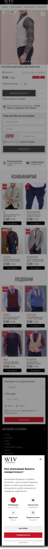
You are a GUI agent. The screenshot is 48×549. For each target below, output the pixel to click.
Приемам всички (23, 535)
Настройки (23, 528)
